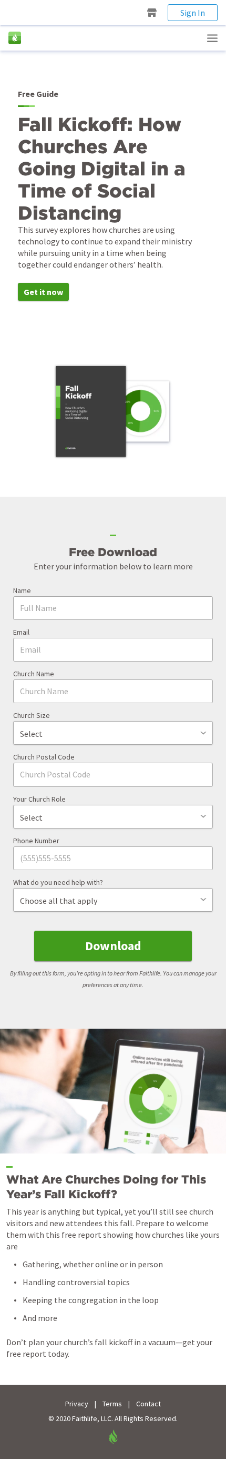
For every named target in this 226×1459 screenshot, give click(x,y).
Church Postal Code (44, 757)
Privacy (76, 1403)
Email (21, 632)
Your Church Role (39, 799)
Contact (148, 1403)
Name (22, 590)
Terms (112, 1403)
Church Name (33, 673)
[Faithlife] (14, 38)
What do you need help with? (58, 882)
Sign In (192, 12)
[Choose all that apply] (113, 900)
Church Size (31, 715)
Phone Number (36, 840)
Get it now (43, 292)
